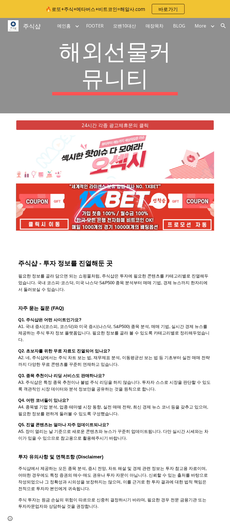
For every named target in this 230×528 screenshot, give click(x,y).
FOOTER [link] (95, 26)
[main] (115, 66)
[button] (223, 26)
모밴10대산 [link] (124, 26)
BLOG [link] (179, 26)
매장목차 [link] (155, 26)
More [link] (200, 26)
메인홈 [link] (64, 26)
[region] (115, 9)
